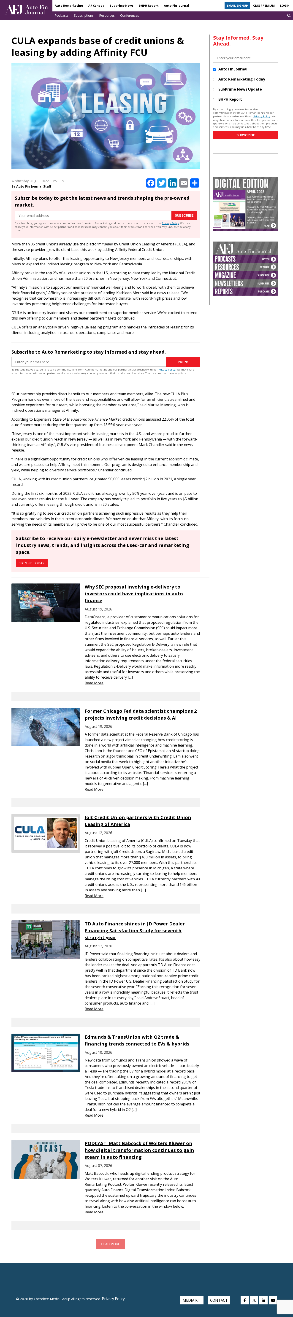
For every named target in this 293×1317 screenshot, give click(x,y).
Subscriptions (84, 15)
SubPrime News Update (240, 89)
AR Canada (96, 5)
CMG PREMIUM (264, 5)
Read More (94, 683)
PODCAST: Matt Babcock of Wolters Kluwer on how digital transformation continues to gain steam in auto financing (139, 1150)
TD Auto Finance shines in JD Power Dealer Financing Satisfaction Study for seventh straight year (135, 931)
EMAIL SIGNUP (237, 5)
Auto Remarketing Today (241, 79)
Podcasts (61, 15)
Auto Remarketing (69, 5)
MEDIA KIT (192, 1300)
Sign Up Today (31, 563)
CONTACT (219, 1300)
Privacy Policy (170, 223)
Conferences (129, 15)
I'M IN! (183, 362)
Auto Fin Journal (176, 5)
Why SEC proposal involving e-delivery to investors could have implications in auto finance (134, 594)
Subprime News (121, 5)
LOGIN (285, 5)
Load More (110, 1244)
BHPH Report (149, 5)
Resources (107, 15)
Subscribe (184, 215)
